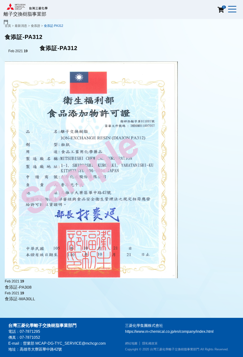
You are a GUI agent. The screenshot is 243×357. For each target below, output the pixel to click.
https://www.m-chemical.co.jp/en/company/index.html (169, 331)
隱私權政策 (150, 343)
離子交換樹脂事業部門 (25, 17)
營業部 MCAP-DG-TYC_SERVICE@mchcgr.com (64, 343)
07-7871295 (30, 331)
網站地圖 (131, 343)
